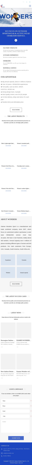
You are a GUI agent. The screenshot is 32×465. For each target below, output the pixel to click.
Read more (16, 109)
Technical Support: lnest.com (16, 462)
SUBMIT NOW (16, 438)
